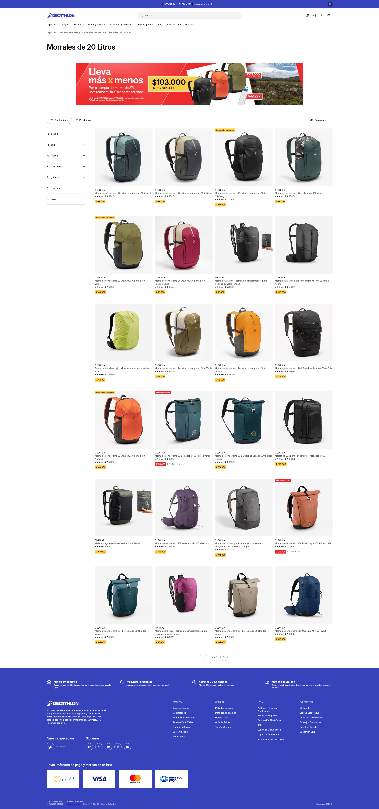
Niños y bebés (96, 24)
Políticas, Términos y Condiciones (268, 709)
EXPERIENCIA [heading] (306, 702)
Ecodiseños (179, 736)
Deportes (52, 24)
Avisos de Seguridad (267, 715)
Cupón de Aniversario (268, 734)
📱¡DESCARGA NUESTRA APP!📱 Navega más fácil (186, 4)
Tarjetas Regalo (223, 727)
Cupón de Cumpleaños (269, 729)
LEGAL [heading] (260, 702)
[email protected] (73, 804)
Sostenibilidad (180, 732)
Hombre (78, 24)
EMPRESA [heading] (178, 702)
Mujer (65, 24)
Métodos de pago (224, 708)
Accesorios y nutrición (121, 24)
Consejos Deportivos (310, 722)
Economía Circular (182, 727)
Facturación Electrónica (269, 720)
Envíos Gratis (222, 717)
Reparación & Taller (183, 722)
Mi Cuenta (305, 708)
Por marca (52, 155)
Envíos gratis (145, 24)
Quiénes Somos (181, 708)
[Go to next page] (224, 657)
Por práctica (53, 188)
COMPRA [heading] (219, 702)
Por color (52, 199)
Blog (160, 24)
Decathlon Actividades (311, 717)
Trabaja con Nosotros (184, 717)
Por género (53, 177)
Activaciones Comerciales (270, 739)
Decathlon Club (174, 24)
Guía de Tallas (222, 722)
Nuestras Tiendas (309, 727)
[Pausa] (330, 4)
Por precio (52, 133)
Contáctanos (179, 712)
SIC (259, 725)
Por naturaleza (55, 166)
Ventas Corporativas (310, 712)
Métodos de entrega (225, 712)
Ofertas (189, 24)
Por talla (51, 144)
